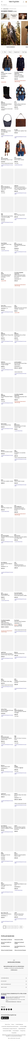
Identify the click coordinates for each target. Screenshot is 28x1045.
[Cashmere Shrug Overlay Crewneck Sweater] (7, 204)
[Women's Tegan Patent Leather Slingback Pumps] (7, 817)
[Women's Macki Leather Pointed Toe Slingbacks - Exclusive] (20, 817)
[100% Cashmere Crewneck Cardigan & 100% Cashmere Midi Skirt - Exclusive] (7, 611)
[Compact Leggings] (20, 756)
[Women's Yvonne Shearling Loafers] (7, 525)
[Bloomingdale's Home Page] (14, 1)
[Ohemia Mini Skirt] (7, 584)
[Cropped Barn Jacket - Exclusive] (7, 63)
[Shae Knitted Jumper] (20, 471)
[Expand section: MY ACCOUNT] (14, 981)
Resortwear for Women (6, 939)
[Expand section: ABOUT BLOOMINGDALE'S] (14, 984)
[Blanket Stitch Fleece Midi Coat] (7, 323)
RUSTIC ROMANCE (11, 46)
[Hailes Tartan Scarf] (7, 756)
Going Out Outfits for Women (6, 943)
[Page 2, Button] (23, 927)
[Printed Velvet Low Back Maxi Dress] (20, 323)
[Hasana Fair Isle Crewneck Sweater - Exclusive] (20, 296)
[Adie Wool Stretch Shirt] (7, 496)
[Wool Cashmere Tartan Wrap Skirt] (7, 176)
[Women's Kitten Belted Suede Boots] (7, 92)
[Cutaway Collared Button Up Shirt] (20, 670)
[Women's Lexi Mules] (7, 784)
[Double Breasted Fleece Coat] (7, 385)
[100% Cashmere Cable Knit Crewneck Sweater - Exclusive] (20, 263)
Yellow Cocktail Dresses (6, 950)
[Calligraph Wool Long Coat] (7, 234)
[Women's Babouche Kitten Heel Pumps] (20, 353)
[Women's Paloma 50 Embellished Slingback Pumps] (20, 496)
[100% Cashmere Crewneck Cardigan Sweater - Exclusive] (20, 63)
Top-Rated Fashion (5, 946)
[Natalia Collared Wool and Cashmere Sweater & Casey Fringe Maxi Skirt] (20, 176)
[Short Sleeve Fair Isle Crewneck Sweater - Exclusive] (7, 263)
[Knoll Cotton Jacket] (20, 148)
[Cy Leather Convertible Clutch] (20, 441)
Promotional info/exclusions (11, 1001)
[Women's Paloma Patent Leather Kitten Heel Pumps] (7, 643)
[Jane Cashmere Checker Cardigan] (20, 700)
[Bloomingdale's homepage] (2, 8)
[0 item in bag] (26, 1)
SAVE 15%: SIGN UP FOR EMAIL (14, 962)
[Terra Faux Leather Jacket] (7, 471)
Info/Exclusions (14, 969)
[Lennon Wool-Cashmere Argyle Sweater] (20, 92)
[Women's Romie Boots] (7, 296)
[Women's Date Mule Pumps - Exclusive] (20, 903)
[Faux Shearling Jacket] (20, 204)
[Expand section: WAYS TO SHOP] (14, 987)
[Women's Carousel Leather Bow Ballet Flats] (20, 525)
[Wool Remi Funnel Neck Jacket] (20, 234)
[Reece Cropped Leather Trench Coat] (20, 843)
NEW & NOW (5, 8)
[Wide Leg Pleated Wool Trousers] (7, 873)
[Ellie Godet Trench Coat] (7, 148)
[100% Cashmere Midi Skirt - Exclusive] (20, 385)
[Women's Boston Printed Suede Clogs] (20, 414)
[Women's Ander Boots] (7, 903)
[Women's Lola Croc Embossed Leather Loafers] (20, 584)
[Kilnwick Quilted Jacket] (7, 441)
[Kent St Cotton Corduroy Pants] (20, 727)
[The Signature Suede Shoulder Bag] (7, 120)
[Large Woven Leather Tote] (20, 120)
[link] (7, 77)
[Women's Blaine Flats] (7, 414)
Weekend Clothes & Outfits (19, 943)
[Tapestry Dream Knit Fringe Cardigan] (7, 353)
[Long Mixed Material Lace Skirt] (20, 873)
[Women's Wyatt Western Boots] (7, 553)
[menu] (2, 1)
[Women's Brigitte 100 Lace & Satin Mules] (7, 700)
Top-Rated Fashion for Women (20, 947)
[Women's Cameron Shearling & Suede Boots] (20, 553)
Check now (19, 1001)
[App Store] (5, 1018)
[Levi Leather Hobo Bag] (7, 670)
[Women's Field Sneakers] (20, 611)
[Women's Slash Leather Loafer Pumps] (7, 727)
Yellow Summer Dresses (20, 950)
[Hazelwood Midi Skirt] (20, 643)
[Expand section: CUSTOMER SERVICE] (14, 978)
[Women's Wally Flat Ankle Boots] (20, 784)
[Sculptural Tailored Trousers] (7, 843)
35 (21, 927)
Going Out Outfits (19, 939)
